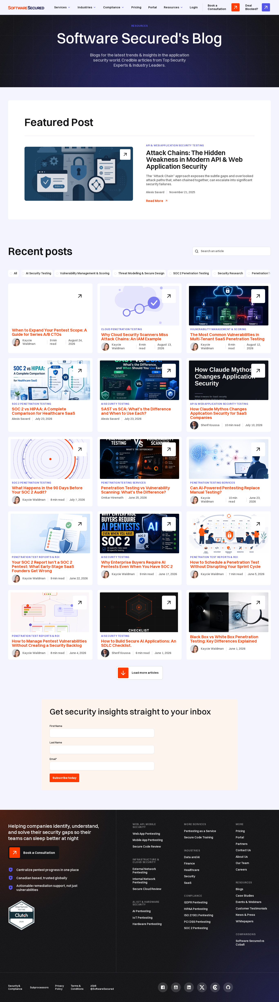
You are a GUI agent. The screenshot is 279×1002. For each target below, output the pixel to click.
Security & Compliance (15, 987)
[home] (26, 7)
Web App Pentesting (146, 834)
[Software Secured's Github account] (228, 987)
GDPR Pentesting (195, 902)
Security (189, 876)
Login (194, 7)
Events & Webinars (248, 902)
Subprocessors (39, 987)
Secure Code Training (198, 837)
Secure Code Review (147, 846)
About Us (242, 857)
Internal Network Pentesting (144, 880)
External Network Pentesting (144, 870)
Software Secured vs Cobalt (250, 942)
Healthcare (191, 870)
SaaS (187, 883)
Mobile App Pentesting (148, 840)
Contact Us (243, 850)
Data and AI (192, 857)
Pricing (136, 7)
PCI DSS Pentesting (197, 922)
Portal (152, 7)
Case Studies (245, 895)
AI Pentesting (142, 911)
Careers (241, 869)
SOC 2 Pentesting (196, 928)
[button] (62, 7)
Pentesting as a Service (200, 831)
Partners (242, 844)
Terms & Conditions (77, 987)
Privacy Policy (59, 987)
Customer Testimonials (251, 908)
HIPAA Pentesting (196, 909)
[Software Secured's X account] (202, 987)
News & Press (245, 915)
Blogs (239, 889)
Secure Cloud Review (147, 889)
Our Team (242, 863)
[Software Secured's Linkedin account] (189, 987)
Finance (189, 863)
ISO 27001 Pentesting (198, 915)
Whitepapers (244, 921)
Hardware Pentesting (147, 924)
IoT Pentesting (142, 917)
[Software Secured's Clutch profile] (215, 987)
